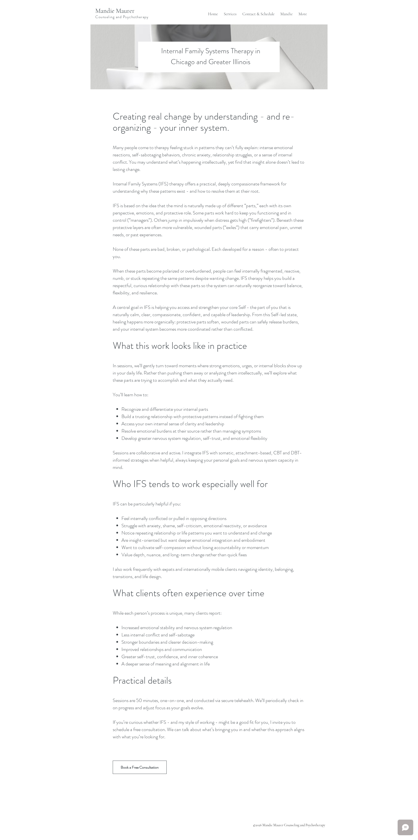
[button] (230, 12)
